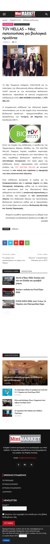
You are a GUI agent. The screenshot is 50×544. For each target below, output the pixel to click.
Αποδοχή (6, 540)
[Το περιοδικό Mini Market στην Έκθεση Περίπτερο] (7, 413)
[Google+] (25, 464)
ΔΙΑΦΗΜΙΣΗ (7, 492)
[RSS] (31, 464)
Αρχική (4, 20)
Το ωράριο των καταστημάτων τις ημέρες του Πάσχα (13, 260)
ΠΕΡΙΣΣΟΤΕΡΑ (26, 271)
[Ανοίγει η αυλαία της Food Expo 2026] (8, 292)
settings (23, 536)
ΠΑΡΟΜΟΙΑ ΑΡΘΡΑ (11, 271)
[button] (46, 14)
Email (5, 505)
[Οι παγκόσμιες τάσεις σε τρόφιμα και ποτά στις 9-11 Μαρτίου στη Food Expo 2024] (7, 392)
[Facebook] (18, 464)
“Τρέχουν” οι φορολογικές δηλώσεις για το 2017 (38, 259)
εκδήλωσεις (15, 229)
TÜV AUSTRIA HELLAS (25, 167)
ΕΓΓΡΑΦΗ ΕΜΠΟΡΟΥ (10, 484)
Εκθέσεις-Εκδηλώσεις (30, 20)
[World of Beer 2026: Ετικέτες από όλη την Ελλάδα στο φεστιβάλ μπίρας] (8, 280)
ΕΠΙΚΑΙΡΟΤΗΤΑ (15, 20)
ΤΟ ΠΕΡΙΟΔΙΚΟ (7, 480)
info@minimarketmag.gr (27, 458)
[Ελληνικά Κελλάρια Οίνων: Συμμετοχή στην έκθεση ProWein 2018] (7, 402)
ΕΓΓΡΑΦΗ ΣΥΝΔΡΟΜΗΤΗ (11, 488)
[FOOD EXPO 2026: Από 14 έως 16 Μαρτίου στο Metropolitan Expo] (8, 304)
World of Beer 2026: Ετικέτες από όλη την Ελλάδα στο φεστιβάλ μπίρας (30, 281)
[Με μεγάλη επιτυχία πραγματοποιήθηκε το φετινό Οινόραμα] (25, 372)
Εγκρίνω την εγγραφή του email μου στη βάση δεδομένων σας (24, 515)
